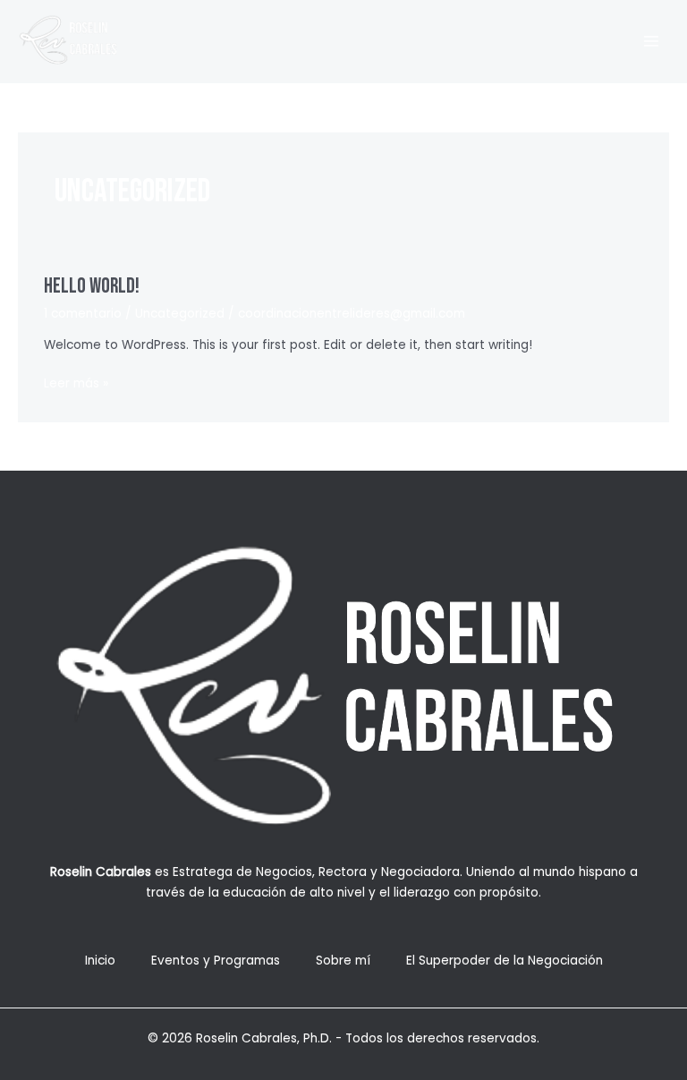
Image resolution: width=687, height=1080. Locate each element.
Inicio (100, 960)
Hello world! (92, 286)
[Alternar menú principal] (651, 41)
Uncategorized (180, 313)
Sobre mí (343, 960)
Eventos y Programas (215, 960)
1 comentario (83, 313)
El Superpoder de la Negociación (504, 960)
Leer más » (76, 384)
